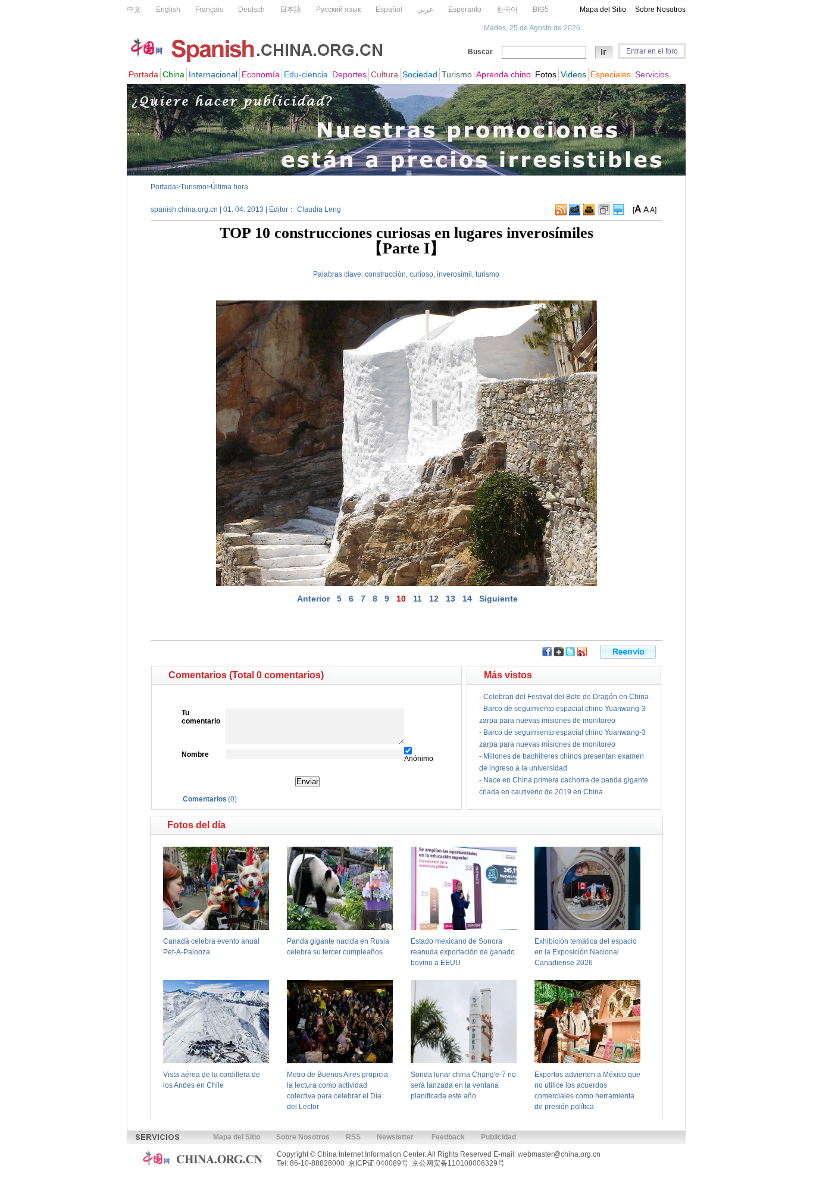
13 (450, 598)
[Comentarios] (618, 213)
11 (417, 598)
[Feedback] (574, 213)
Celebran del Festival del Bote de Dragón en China (566, 697)
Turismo (193, 187)
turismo (487, 274)
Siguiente (498, 598)
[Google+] (559, 654)
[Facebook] (547, 654)
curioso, (422, 274)
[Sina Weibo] (582, 654)
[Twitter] (570, 654)
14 (467, 598)
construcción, (386, 274)
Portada (163, 187)
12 (434, 598)
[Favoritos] (604, 213)
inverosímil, (455, 274)
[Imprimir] (589, 213)
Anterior (313, 598)
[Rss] (561, 213)
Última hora (229, 187)
